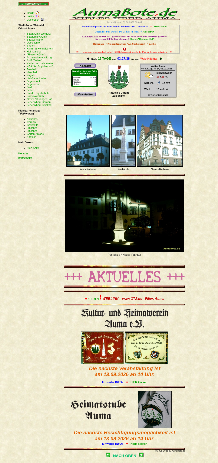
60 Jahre (32, 131)
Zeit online (118, 95)
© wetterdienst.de (158, 95)
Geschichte (33, 42)
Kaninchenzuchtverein (40, 63)
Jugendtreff (33, 81)
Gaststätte (32, 125)
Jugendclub (33, 84)
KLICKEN (126, 299)
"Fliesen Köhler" (36, 54)
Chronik (31, 122)
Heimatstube (34, 51)
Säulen (31, 45)
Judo (30, 90)
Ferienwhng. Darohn (39, 102)
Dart (29, 87)
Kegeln (31, 75)
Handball (32, 72)
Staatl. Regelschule (38, 93)
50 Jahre (32, 128)
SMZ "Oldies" (34, 60)
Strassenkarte (35, 39)
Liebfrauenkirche (36, 78)
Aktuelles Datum (119, 92)
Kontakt (31, 137)
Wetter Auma (158, 66)
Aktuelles (32, 119)
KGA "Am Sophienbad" (40, 66)
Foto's (31, 16)
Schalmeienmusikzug (39, 57)
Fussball (32, 69)
